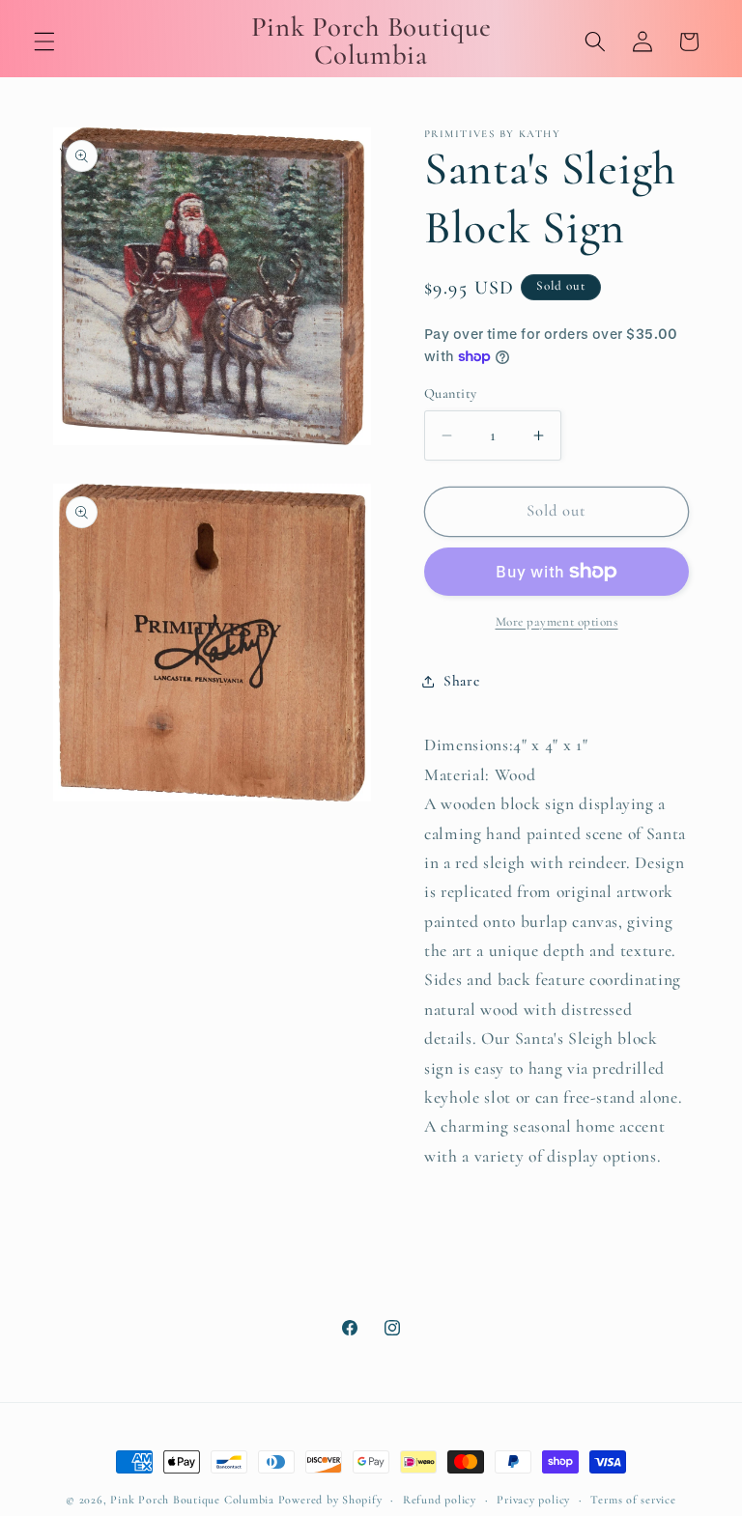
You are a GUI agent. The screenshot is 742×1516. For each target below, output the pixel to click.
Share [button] (461, 680)
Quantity (450, 393)
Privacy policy (533, 1499)
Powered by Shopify (330, 1499)
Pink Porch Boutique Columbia (193, 1499)
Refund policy (439, 1499)
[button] (44, 41)
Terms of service (632, 1499)
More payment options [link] (557, 622)
